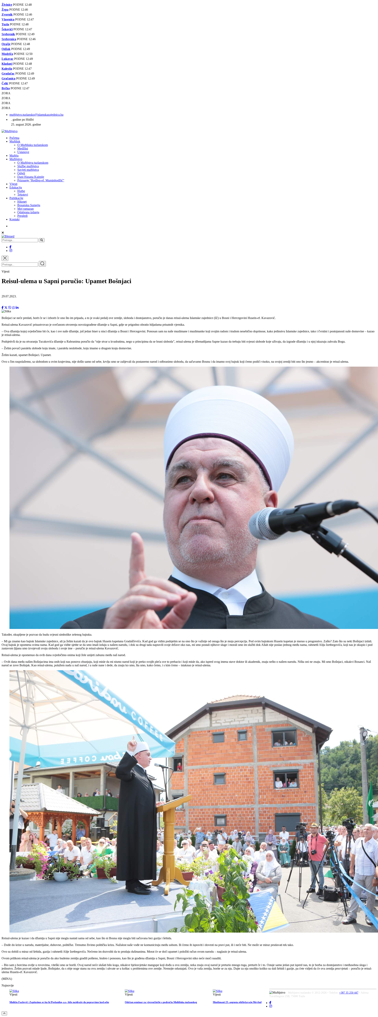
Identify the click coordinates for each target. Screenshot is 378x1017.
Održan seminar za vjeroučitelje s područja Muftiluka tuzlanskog (161, 1002)
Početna (14, 138)
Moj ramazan (25, 208)
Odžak (6, 49)
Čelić (5, 83)
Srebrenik (8, 34)
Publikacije (16, 198)
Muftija (14, 155)
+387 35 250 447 (348, 992)
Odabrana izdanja (28, 212)
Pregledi (22, 215)
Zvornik (7, 14)
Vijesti (13, 184)
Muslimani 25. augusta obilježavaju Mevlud (237, 1002)
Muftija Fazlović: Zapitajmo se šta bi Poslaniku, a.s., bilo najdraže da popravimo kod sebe (59, 1002)
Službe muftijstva (28, 166)
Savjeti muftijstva (28, 169)
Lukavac (7, 58)
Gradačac (8, 73)
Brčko (6, 88)
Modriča (7, 53)
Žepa (5, 9)
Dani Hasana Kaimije (30, 176)
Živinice (7, 4)
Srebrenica (9, 39)
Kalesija (7, 68)
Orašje (6, 44)
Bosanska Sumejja (28, 205)
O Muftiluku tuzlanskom (32, 145)
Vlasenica (8, 19)
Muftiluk (14, 141)
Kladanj (7, 63)
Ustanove (23, 152)
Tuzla (5, 24)
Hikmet (22, 201)
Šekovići (7, 29)
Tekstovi (22, 194)
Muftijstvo (15, 159)
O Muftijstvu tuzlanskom (32, 162)
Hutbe (21, 191)
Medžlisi (22, 148)
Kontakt (14, 219)
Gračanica (8, 78)
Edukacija (15, 187)
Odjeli (21, 173)
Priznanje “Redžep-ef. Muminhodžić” (40, 180)
